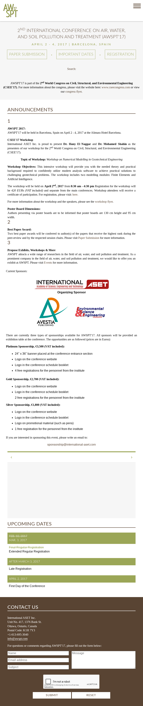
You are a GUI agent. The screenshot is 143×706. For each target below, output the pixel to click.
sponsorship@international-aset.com (71, 444)
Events (48, 262)
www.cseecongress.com (116, 87)
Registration (120, 54)
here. (75, 194)
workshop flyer (104, 201)
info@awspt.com (17, 638)
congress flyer (73, 91)
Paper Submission (27, 54)
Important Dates (75, 54)
